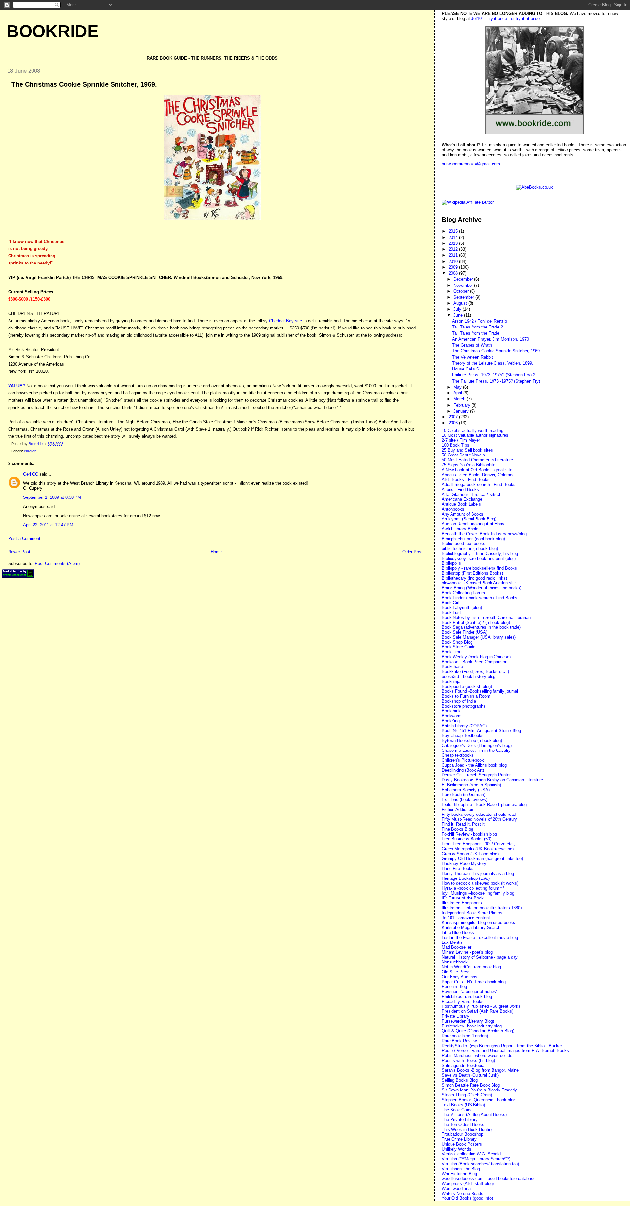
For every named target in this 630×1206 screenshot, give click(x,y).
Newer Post (19, 551)
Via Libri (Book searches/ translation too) (480, 1163)
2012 (454, 249)
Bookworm (452, 715)
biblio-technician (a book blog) (470, 548)
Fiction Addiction (457, 809)
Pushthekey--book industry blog (472, 1026)
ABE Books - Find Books (466, 479)
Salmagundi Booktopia (463, 1065)
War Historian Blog (459, 1173)
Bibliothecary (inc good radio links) (474, 578)
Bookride (53, 31)
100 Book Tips (455, 445)
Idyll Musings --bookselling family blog (478, 893)
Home (216, 551)
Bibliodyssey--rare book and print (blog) (479, 558)
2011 (454, 255)
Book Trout (452, 651)
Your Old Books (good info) (467, 1198)
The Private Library (460, 1119)
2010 (454, 261)
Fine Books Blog (457, 829)
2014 (454, 237)
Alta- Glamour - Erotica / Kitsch (471, 494)
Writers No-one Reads (462, 1193)
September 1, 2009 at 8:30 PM (52, 497)
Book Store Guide (458, 647)
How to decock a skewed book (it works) (480, 883)
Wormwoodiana (456, 1188)
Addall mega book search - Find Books (478, 484)
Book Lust (451, 612)
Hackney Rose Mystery (464, 863)
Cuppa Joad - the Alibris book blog (474, 765)
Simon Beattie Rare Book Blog (471, 1085)
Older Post (412, 551)
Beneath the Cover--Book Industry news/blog (484, 533)
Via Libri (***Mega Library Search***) (476, 1158)
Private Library (455, 1016)
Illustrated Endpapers (462, 902)
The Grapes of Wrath (472, 345)
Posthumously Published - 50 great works (481, 1006)
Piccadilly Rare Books (463, 1001)
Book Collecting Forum (463, 592)
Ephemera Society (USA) (466, 789)
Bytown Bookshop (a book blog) (472, 740)
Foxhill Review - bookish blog (469, 834)
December (463, 279)
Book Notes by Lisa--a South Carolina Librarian (486, 617)
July (458, 309)
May (458, 387)
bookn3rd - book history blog (468, 676)
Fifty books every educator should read (479, 814)
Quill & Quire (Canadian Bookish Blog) (478, 1030)
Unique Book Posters (462, 1144)
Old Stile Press (456, 971)
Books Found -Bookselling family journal (480, 691)
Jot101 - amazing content (466, 917)
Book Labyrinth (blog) (462, 607)
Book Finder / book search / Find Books (479, 597)
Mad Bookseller (456, 947)
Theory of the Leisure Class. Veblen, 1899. (492, 363)
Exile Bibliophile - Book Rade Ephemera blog (484, 804)
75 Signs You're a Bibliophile (468, 464)
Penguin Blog (454, 986)
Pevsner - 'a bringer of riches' (469, 991)
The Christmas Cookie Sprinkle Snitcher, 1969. (496, 351)
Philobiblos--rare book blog (467, 996)
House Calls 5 (465, 369)
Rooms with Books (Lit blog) (468, 1060)
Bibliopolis (451, 563)
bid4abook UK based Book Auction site (479, 583)
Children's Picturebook (463, 760)
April (458, 393)
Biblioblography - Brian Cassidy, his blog (480, 553)
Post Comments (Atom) (57, 563)
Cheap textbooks (458, 755)
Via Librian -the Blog (461, 1168)
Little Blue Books (458, 932)
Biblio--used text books (463, 543)
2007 (454, 416)
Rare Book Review (459, 1040)
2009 (454, 267)
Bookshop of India (459, 701)
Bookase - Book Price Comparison (474, 661)
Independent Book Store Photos (472, 912)
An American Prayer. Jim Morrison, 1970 (490, 339)
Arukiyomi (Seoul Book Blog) (469, 519)
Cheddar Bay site (285, 320)
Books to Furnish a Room (466, 696)
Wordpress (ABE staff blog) (468, 1183)
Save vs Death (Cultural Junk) (470, 1075)
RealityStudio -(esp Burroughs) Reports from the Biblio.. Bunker (502, 1045)
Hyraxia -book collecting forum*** (473, 888)
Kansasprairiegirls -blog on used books (478, 922)
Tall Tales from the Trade (475, 333)
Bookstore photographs (464, 706)
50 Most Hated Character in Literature (477, 459)
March (460, 398)
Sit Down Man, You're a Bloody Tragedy (479, 1090)
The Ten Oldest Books (463, 1124)
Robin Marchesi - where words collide (477, 1055)
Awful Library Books (461, 528)
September (464, 297)
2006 (454, 422)
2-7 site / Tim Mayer (461, 440)
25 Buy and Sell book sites (467, 450)
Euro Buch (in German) (463, 794)
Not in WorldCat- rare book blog (471, 966)
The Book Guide (457, 1109)
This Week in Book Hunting (468, 1129)
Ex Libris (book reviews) (464, 799)
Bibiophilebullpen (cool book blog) (473, 538)
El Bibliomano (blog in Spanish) (471, 784)
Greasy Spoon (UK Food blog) (470, 853)
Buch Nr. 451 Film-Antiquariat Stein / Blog (481, 730)
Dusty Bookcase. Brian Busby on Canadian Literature (492, 779)
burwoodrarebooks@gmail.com (471, 163)
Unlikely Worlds (456, 1149)
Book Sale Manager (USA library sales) (479, 637)
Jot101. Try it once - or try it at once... (507, 18)
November (463, 285)
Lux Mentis (452, 942)
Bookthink (451, 711)
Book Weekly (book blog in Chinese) (476, 656)
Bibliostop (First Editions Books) (472, 573)
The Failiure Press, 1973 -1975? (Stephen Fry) (496, 381)
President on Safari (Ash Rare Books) (477, 1011)
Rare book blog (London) (465, 1035)
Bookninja (451, 681)
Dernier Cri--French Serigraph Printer (476, 774)
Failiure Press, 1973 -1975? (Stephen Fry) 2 (493, 374)
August (460, 303)
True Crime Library (459, 1139)
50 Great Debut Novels (463, 455)
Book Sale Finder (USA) (464, 632)
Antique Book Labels (461, 504)
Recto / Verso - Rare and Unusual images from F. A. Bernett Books (505, 1050)
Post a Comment (24, 538)
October (461, 291)
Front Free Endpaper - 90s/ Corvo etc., (478, 843)
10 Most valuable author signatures (475, 435)
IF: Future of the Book (463, 898)
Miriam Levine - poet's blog (467, 952)
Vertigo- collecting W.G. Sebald (471, 1154)
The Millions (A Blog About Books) (474, 1114)
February (462, 405)
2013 (454, 243)
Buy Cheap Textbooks (463, 735)
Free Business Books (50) (466, 838)
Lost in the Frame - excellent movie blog (480, 937)
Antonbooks (453, 509)
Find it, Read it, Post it (463, 824)
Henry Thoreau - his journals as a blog (478, 873)
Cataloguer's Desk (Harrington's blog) (477, 745)
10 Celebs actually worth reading (472, 430)
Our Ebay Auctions (459, 976)
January (461, 411)
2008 (454, 273)
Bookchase (452, 666)
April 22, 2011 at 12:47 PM (48, 524)
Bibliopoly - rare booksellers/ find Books (479, 568)
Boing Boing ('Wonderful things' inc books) (481, 587)
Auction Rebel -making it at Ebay (473, 523)
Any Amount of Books (462, 514)
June (458, 315)
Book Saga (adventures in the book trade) (481, 627)
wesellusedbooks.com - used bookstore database (489, 1178)
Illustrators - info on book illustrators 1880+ (482, 907)
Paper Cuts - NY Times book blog (474, 981)
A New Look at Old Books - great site (477, 469)
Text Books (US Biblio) (463, 1104)
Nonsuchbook (455, 962)
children (30, 451)
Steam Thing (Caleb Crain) (467, 1094)
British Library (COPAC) (464, 725)
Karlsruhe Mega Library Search (471, 927)
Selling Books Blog (460, 1080)
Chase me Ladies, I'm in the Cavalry (476, 750)
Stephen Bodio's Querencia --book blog (478, 1099)
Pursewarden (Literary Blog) (468, 1021)
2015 (454, 231)
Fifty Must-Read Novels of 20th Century (479, 819)
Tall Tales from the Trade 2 (477, 327)
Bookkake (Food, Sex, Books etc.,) (475, 671)
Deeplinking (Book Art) (463, 770)
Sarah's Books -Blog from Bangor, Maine (480, 1070)
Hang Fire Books (457, 868)
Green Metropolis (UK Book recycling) (478, 848)
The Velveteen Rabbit (472, 357)
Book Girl (450, 602)
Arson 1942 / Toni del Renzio (479, 321)
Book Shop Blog (457, 642)
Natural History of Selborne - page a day (480, 957)
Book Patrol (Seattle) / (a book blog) (476, 622)
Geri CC (30, 474)
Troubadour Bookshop (462, 1134)
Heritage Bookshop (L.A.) (466, 878)
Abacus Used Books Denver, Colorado (478, 474)
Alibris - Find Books (460, 489)
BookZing (451, 720)
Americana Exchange (462, 499)
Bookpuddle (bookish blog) (467, 686)
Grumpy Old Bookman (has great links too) (482, 858)
